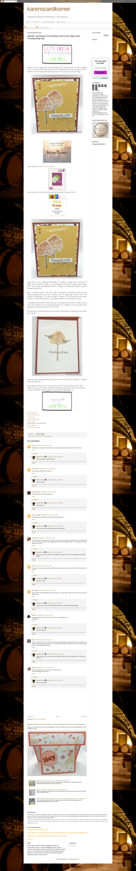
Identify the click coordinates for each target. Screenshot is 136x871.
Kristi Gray (31, 417)
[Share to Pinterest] (44, 434)
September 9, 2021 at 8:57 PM (54, 603)
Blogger (78, 859)
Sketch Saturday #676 (46, 166)
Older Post (83, 716)
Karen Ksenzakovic (33, 427)
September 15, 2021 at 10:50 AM (45, 667)
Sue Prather (31, 421)
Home (57, 716)
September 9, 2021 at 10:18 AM (50, 515)
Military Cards (61, 22)
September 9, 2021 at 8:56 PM (54, 552)
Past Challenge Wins (48, 22)
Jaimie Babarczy (33, 419)
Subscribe (100, 72)
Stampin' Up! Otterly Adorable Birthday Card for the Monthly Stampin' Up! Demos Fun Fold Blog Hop (61, 798)
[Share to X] (40, 434)
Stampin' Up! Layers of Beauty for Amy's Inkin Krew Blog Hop (51, 789)
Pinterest (73, 845)
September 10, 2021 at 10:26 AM (55, 654)
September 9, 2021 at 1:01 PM (46, 538)
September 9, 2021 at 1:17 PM (44, 566)
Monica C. (34, 615)
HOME (28, 22)
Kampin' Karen (30, 28)
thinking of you (49, 436)
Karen (33, 639)
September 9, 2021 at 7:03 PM (45, 615)
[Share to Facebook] (42, 434)
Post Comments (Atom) (40, 719)
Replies (35, 453)
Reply (33, 450)
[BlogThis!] (39, 434)
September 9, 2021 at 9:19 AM (48, 492)
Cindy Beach (35, 538)
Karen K (34, 445)
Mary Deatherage (33, 415)
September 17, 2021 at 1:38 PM (55, 680)
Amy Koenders (32, 413)
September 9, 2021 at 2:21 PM (47, 590)
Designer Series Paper (40, 436)
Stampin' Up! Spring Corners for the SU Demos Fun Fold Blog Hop (52, 780)
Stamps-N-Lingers (36, 515)
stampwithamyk (36, 492)
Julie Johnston (35, 590)
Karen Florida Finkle (43, 28)
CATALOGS (35, 22)
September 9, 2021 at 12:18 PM (55, 456)
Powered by (96, 78)
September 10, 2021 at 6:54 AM (43, 639)
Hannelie (34, 667)
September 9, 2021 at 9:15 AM (47, 468)
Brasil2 (67, 859)
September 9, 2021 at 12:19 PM (55, 526)
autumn (33, 436)
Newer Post (31, 716)
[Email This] (37, 434)
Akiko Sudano (31, 425)
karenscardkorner (48, 9)
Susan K (34, 566)
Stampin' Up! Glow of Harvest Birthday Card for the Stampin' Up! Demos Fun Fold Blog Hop (56, 724)
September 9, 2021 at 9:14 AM (44, 445)
